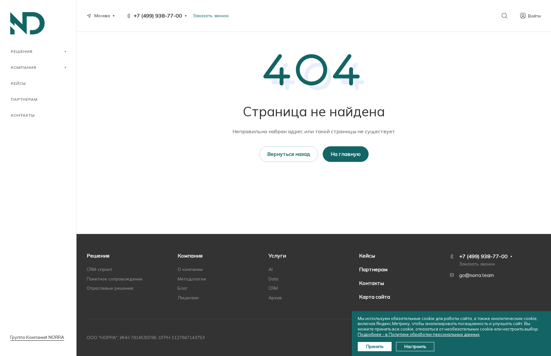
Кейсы (367, 255)
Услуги (277, 255)
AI (270, 269)
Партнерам (373, 269)
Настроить (415, 346)
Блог (182, 288)
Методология (192, 278)
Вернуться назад (288, 154)
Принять (374, 346)
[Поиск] (504, 16)
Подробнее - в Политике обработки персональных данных (419, 334)
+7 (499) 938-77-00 (158, 15)
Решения (98, 255)
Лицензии (188, 297)
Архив (275, 297)
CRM (273, 288)
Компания (190, 255)
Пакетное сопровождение (115, 278)
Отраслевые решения (110, 288)
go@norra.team (476, 275)
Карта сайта (374, 297)
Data (273, 278)
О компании (190, 269)
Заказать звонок (211, 15)
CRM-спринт (100, 269)
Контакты (371, 283)
